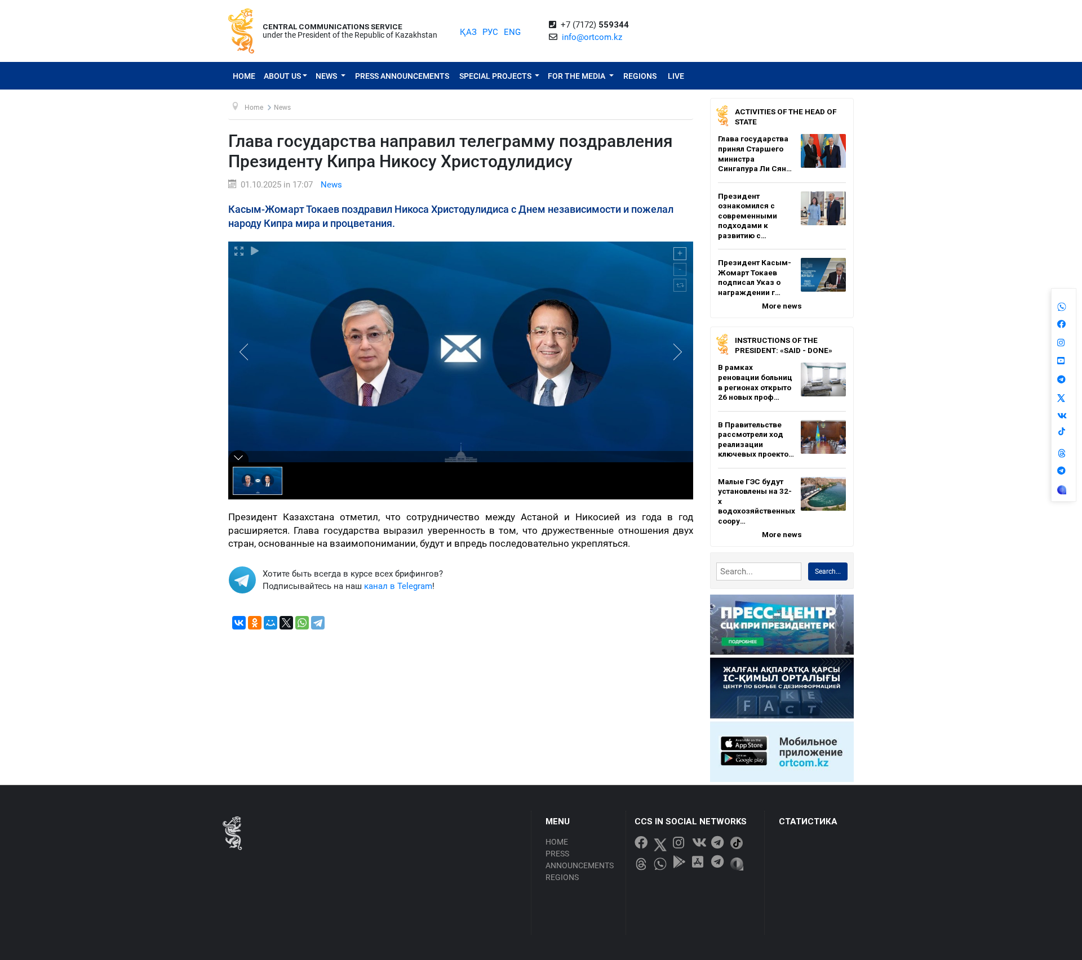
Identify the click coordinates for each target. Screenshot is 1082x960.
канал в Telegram (398, 586)
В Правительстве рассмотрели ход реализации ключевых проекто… (756, 439)
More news (782, 305)
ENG (512, 32)
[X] (286, 622)
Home (244, 76)
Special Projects (496, 76)
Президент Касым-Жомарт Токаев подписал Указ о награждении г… (754, 277)
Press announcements (402, 76)
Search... (828, 571)
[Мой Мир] (270, 622)
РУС (490, 32)
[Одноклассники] (254, 622)
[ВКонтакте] (239, 622)
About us (282, 76)
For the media (577, 76)
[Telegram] (318, 622)
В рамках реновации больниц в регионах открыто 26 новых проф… (755, 382)
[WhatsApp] (302, 622)
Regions (640, 76)
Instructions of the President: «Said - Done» (783, 345)
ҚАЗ (468, 32)
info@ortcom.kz (592, 37)
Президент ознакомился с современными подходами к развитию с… (747, 215)
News (327, 76)
